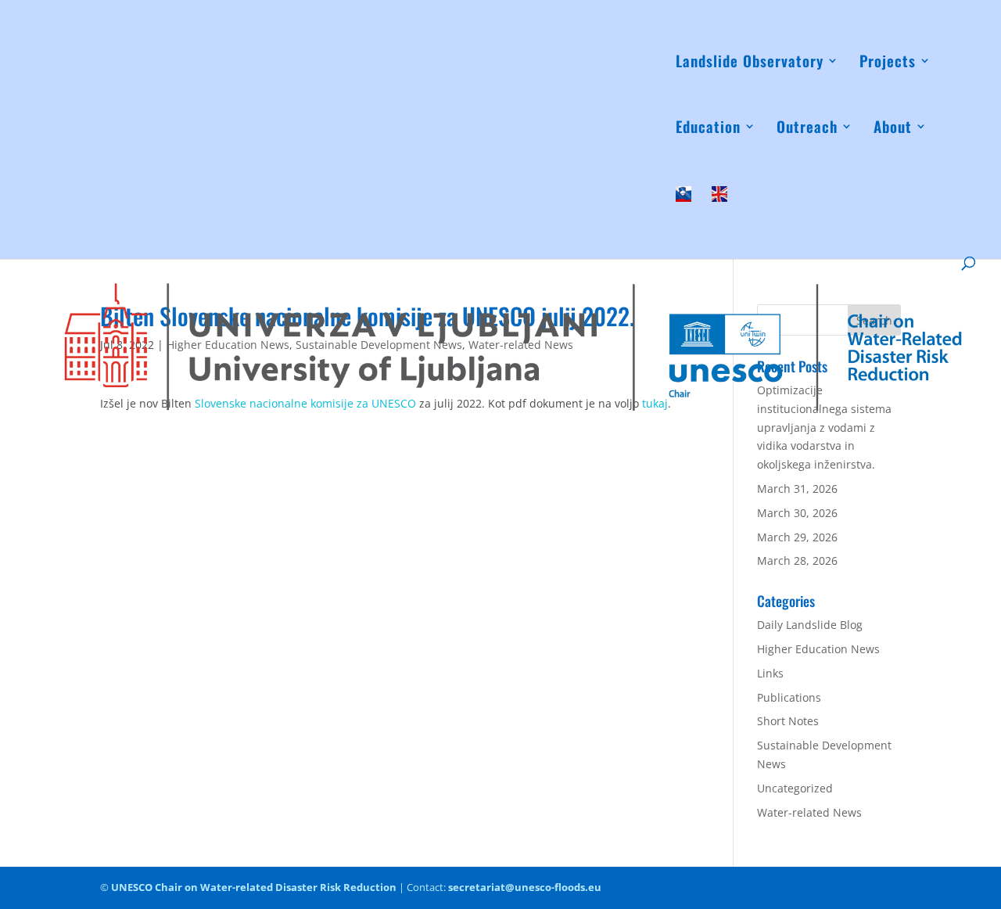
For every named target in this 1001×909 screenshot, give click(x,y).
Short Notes (788, 720)
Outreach (807, 128)
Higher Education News (818, 648)
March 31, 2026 (797, 488)
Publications (789, 697)
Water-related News (809, 812)
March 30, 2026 (797, 512)
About (893, 128)
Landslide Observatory (749, 63)
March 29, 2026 (797, 537)
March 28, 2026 (797, 560)
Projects (887, 63)
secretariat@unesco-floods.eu (524, 887)
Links (770, 673)
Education (708, 128)
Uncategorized (795, 788)
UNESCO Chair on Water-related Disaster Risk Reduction (253, 887)
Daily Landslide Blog (810, 624)
